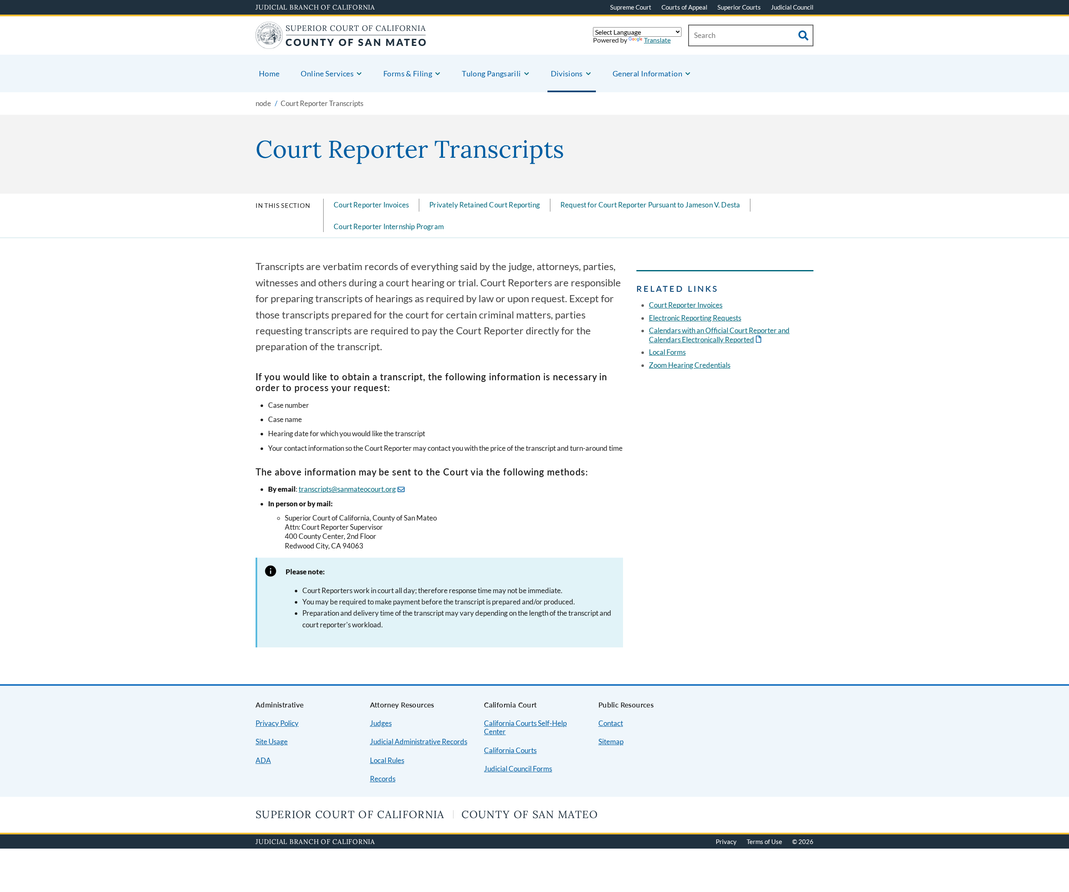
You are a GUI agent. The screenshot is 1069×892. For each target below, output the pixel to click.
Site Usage (272, 741)
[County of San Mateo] (341, 43)
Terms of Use (764, 841)
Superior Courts (739, 7)
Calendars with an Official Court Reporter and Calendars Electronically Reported (719, 335)
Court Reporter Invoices (371, 204)
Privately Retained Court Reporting (484, 204)
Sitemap (610, 741)
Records (382, 778)
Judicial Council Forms (518, 768)
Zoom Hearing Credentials (689, 365)
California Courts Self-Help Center (525, 727)
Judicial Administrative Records (418, 741)
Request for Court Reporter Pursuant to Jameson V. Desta (650, 204)
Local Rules (387, 760)
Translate (657, 40)
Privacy (726, 841)
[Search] (803, 35)
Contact (610, 723)
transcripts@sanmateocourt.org (347, 489)
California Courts (510, 750)
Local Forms (667, 352)
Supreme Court (630, 7)
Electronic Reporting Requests (695, 317)
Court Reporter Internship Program (389, 226)
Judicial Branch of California (315, 7)
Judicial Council (792, 7)
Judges (381, 723)
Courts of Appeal (684, 7)
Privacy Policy (277, 723)
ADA (263, 760)
